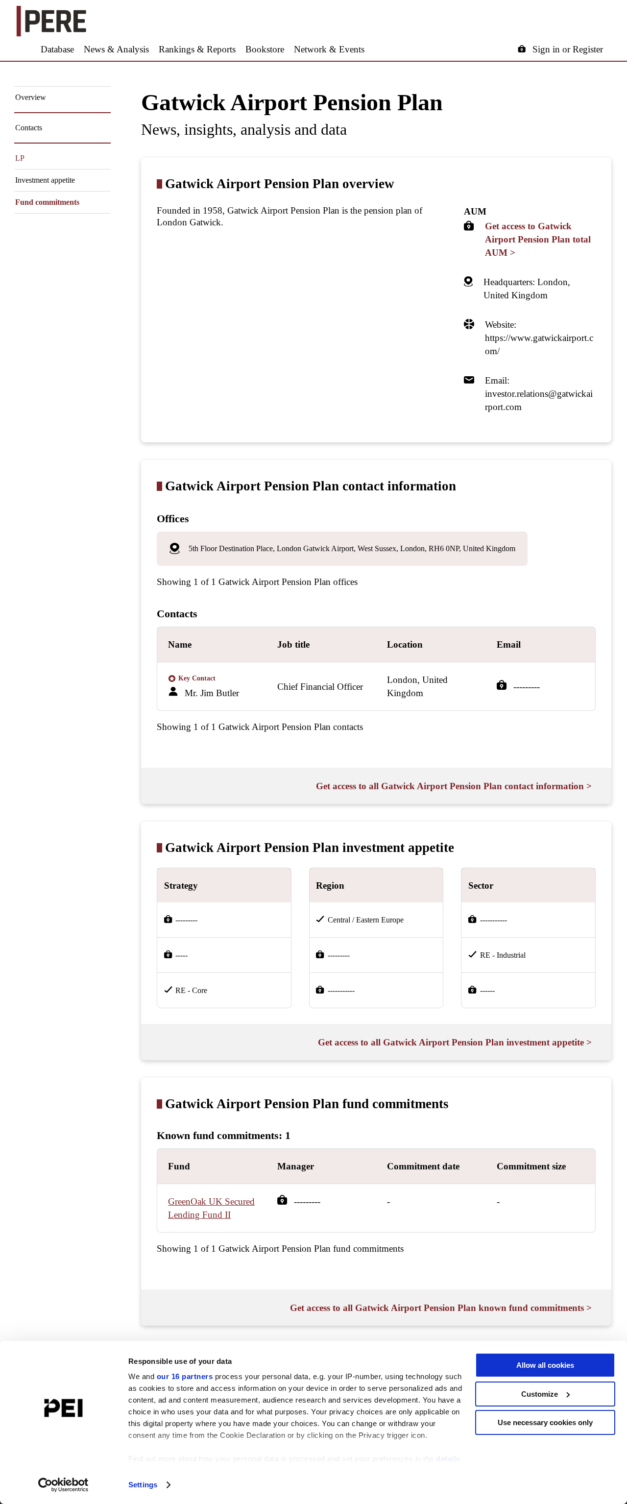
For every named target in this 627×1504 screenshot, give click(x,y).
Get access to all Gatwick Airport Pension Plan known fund (441, 1308)
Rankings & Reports (197, 49)
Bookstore (264, 49)
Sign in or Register (567, 49)
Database (57, 49)
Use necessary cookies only (545, 1422)
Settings (142, 1484)
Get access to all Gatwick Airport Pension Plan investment (455, 1042)
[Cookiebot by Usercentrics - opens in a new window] (63, 1485)
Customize (539, 1394)
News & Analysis (116, 49)
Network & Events (329, 49)
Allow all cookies (545, 1365)
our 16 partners (185, 1376)
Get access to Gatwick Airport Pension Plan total (538, 239)
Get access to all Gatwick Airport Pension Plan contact (454, 786)
